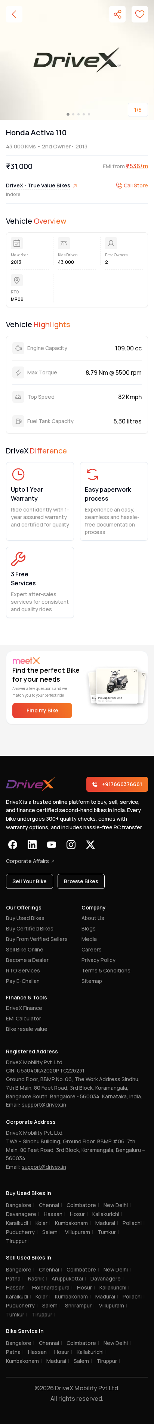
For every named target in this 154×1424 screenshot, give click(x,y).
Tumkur (108, 1232)
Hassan (54, 1214)
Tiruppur (18, 1241)
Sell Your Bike (29, 881)
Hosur (79, 1214)
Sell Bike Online (24, 949)
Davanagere (22, 1214)
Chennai (50, 1205)
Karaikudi (18, 1223)
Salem (51, 1232)
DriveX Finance (24, 1007)
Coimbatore (83, 1205)
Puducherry (22, 1232)
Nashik (37, 1278)
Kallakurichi (107, 1214)
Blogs (88, 928)
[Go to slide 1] (68, 114)
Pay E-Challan (23, 980)
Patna (15, 1278)
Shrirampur (80, 1305)
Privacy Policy (98, 959)
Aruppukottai (69, 1278)
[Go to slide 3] (78, 114)
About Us (92, 917)
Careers (91, 949)
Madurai (106, 1223)
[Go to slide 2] (73, 114)
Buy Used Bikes (25, 917)
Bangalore (20, 1205)
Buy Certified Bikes (29, 928)
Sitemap (91, 980)
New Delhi (117, 1205)
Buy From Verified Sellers (37, 938)
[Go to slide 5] (89, 114)
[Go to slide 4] (84, 114)
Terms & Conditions (105, 970)
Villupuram (79, 1232)
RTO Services (23, 970)
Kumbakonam (73, 1223)
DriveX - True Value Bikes (38, 185)
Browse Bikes (81, 881)
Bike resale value (26, 1028)
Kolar (43, 1223)
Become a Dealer (27, 959)
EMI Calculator (23, 1018)
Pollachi (134, 1223)
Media (89, 938)
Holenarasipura (52, 1287)
